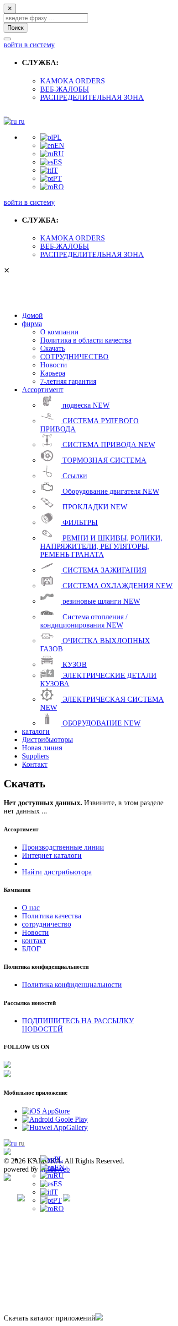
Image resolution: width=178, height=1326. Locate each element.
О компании (59, 332)
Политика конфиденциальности (72, 984)
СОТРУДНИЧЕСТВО (74, 356)
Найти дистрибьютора (57, 872)
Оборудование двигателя (110, 491)
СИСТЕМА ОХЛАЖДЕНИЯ (117, 585)
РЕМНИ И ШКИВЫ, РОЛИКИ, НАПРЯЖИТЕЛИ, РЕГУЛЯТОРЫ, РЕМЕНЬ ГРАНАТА (101, 546)
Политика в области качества (85, 340)
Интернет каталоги (52, 855)
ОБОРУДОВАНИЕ (101, 723)
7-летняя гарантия (68, 381)
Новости (53, 365)
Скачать (52, 348)
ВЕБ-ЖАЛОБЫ (64, 89)
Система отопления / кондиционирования (83, 621)
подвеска (85, 405)
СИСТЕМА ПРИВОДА (108, 444)
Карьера (52, 373)
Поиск (15, 27)
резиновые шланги (100, 601)
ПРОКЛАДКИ (94, 507)
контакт (34, 940)
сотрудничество (46, 924)
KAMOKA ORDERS (72, 81)
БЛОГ (31, 949)
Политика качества (51, 916)
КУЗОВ (74, 664)
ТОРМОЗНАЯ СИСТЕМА (104, 460)
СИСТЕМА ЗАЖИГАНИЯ (104, 570)
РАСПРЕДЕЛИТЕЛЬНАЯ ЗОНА (92, 97)
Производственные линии (63, 847)
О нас (31, 907)
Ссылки (74, 476)
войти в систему (29, 45)
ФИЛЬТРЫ (79, 522)
